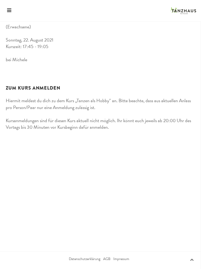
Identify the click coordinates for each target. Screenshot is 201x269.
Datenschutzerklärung (84, 259)
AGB (106, 259)
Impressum (121, 259)
